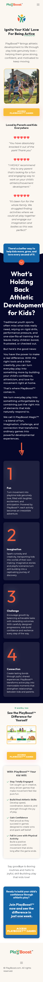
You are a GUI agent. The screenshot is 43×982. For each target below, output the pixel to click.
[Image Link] (21, 735)
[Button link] (21, 262)
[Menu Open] (34, 4)
